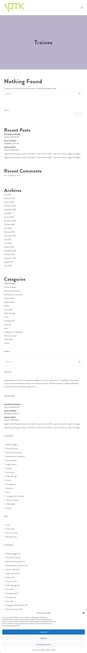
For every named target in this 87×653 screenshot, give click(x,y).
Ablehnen (43, 638)
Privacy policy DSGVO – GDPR (42, 650)
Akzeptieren (43, 632)
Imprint (54, 650)
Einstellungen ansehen (43, 644)
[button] (83, 613)
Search (6, 110)
